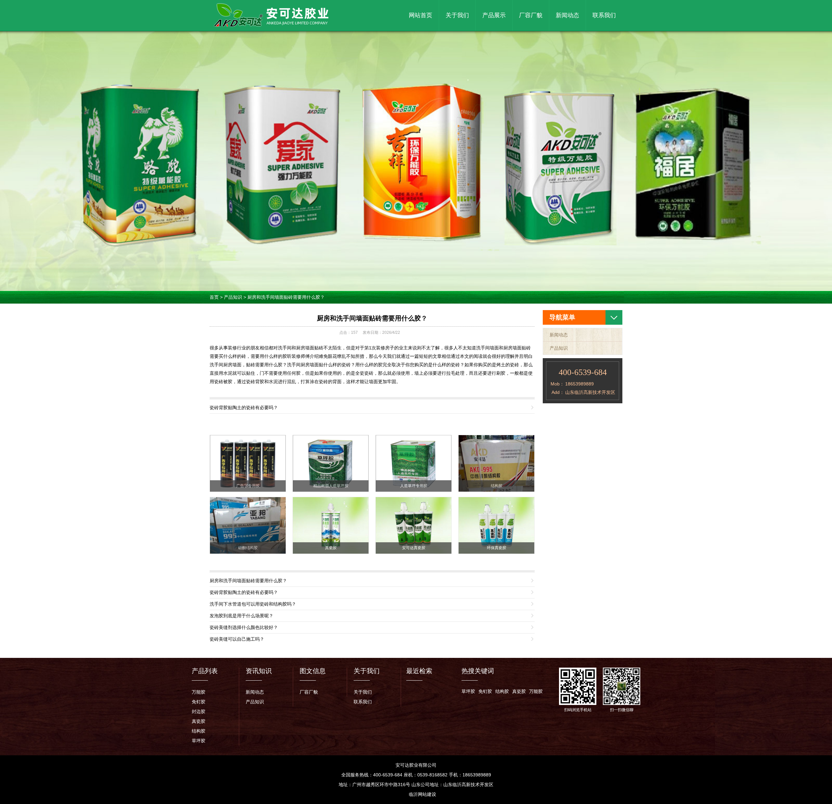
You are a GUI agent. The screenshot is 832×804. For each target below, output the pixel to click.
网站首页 (420, 15)
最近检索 (419, 670)
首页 (214, 297)
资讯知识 (259, 670)
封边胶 (198, 711)
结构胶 (198, 731)
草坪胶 (198, 740)
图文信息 (313, 670)
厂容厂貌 (530, 15)
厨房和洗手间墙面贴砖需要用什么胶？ (286, 297)
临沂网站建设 (422, 794)
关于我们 (457, 15)
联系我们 (604, 15)
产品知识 (233, 297)
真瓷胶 (198, 721)
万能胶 (198, 692)
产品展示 (494, 15)
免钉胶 (198, 701)
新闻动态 (567, 15)
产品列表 (205, 670)
